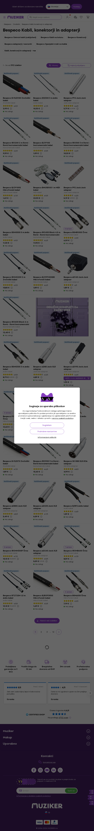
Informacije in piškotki (47, 437)
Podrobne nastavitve (47, 431)
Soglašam (47, 425)
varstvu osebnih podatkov (62, 418)
